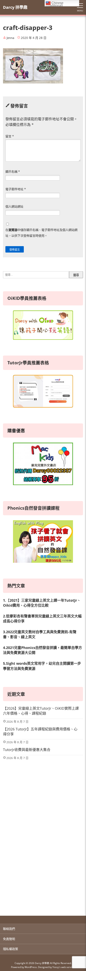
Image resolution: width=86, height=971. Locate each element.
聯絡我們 (9, 929)
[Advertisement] (43, 861)
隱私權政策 (10, 949)
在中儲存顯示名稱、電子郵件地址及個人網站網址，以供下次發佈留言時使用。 (41, 233)
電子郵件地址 (15, 189)
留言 (9, 136)
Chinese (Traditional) (54, 3)
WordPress (31, 967)
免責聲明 (9, 939)
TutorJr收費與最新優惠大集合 (26, 749)
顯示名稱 (12, 171)
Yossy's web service (63, 967)
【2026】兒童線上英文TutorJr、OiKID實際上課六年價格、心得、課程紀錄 (41, 711)
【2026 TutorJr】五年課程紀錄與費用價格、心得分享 (40, 731)
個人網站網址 (14, 206)
